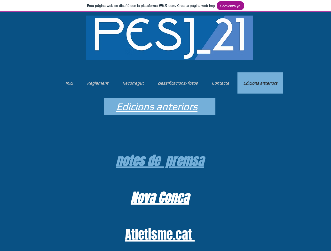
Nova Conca (160, 197)
